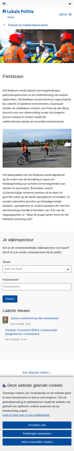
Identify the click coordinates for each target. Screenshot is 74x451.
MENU (63, 14)
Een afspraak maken (35, 372)
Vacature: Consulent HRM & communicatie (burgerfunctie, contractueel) (31, 332)
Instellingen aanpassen (37, 433)
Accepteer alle (37, 425)
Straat (6, 261)
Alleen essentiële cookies (37, 441)
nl (4, 3)
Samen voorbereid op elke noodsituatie (35, 318)
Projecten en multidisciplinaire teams (28, 25)
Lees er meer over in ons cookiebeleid (26, 415)
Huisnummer (10, 279)
